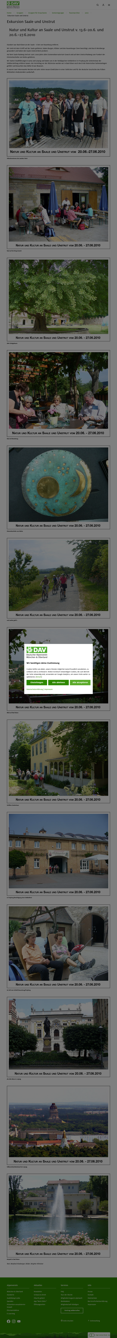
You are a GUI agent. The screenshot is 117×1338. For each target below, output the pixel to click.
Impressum (48, 689)
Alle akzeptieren (80, 682)
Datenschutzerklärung (35, 689)
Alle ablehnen (58, 682)
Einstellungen (37, 682)
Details (38, 677)
